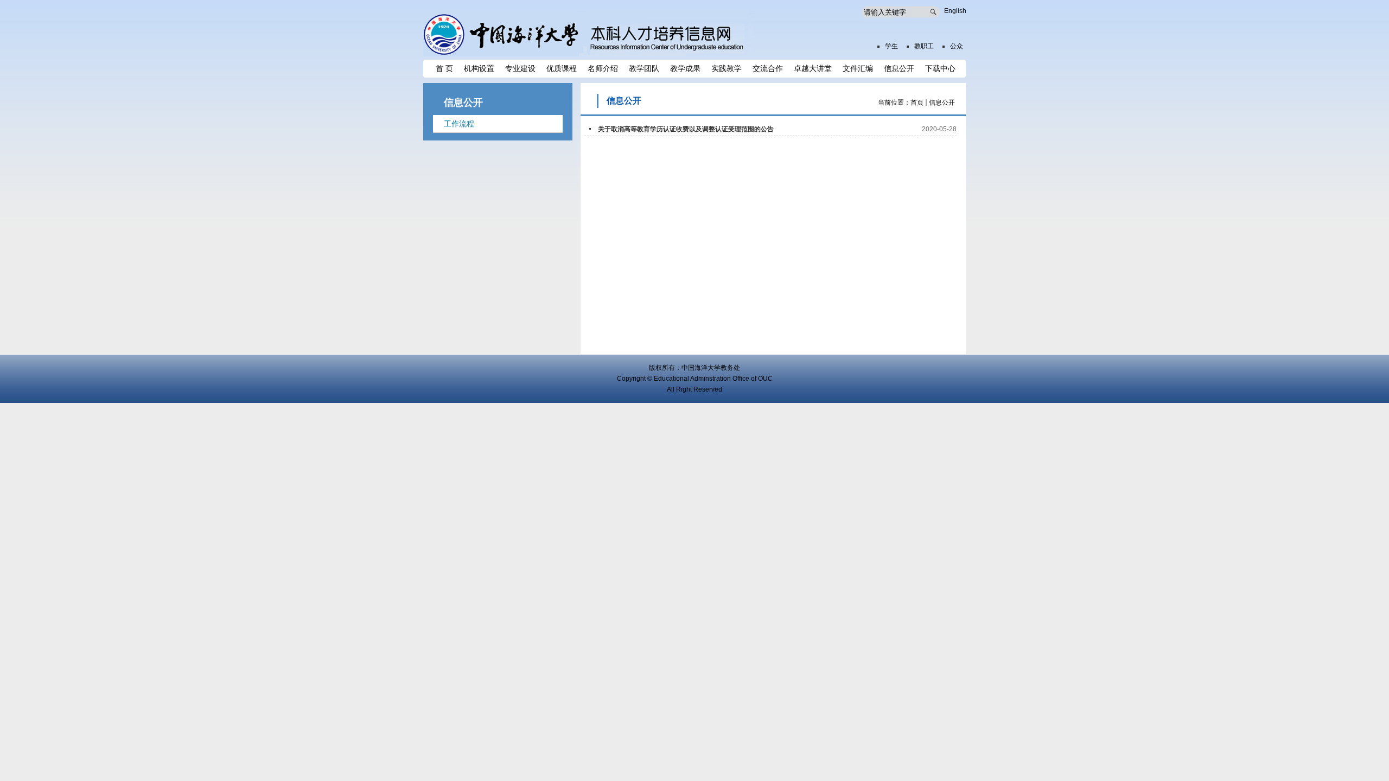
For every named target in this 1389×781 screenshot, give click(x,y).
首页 (916, 102)
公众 (956, 46)
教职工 (924, 46)
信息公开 (942, 102)
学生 (891, 46)
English (955, 11)
